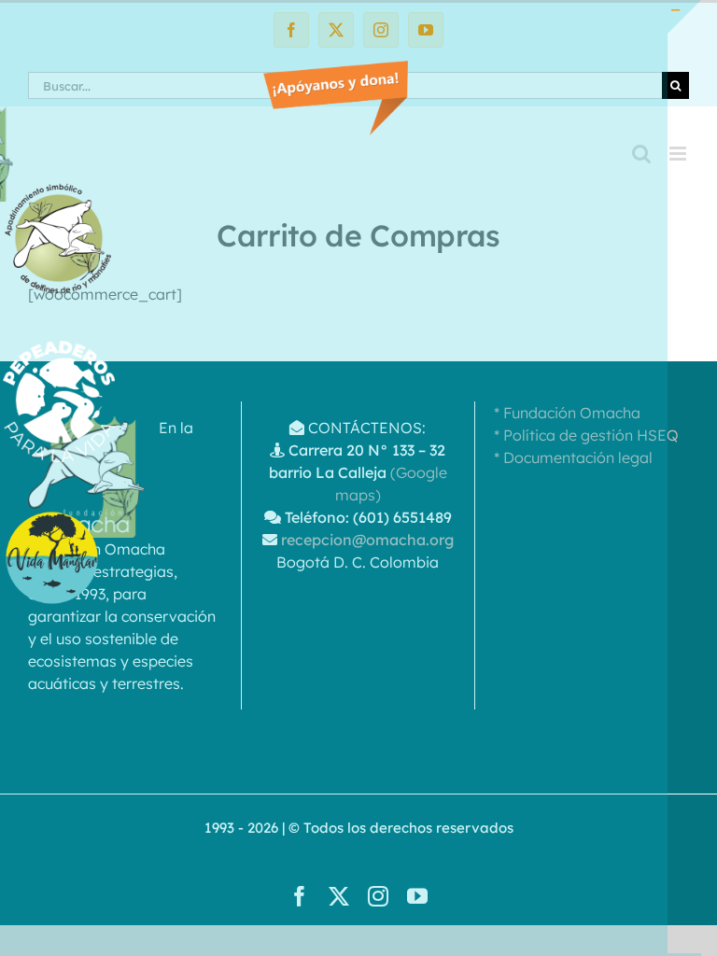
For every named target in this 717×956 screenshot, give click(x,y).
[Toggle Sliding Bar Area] (684, 17)
